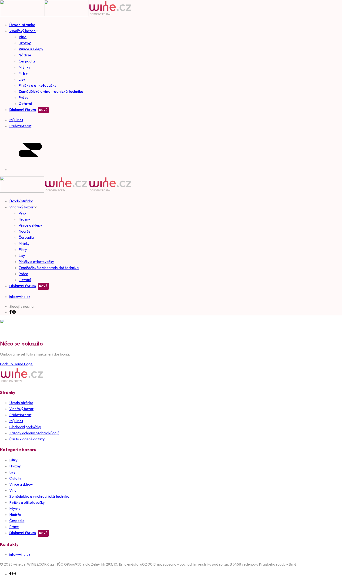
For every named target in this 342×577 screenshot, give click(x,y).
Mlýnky (24, 67)
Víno (23, 37)
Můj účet (16, 420)
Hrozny (25, 43)
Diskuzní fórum (22, 109)
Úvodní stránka (22, 24)
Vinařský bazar (22, 30)
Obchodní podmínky (25, 427)
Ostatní (25, 103)
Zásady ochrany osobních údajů (34, 433)
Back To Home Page (16, 364)
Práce (23, 97)
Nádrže (25, 55)
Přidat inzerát (20, 414)
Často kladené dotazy (27, 439)
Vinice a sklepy (31, 49)
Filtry (23, 73)
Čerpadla (27, 61)
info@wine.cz (19, 296)
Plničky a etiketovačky (37, 85)
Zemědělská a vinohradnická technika (51, 91)
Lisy (22, 79)
